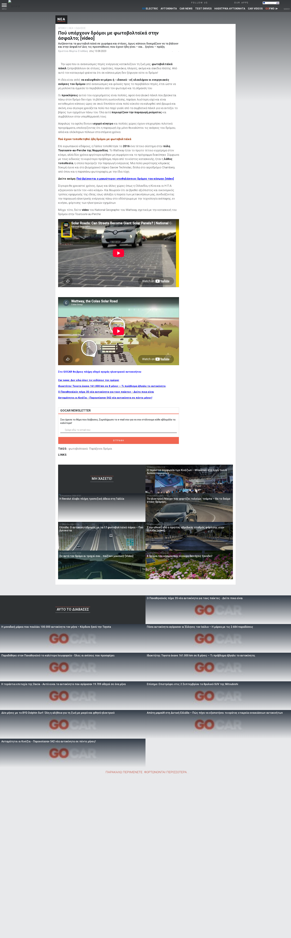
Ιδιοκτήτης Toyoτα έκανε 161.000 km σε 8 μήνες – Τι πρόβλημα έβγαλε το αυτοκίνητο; (112, 386)
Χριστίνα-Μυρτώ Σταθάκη (73, 51)
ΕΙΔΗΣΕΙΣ (81, 28)
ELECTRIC (150, 8)
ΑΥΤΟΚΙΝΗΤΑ (169, 8)
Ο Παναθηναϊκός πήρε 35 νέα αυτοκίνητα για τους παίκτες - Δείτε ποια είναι (106, 391)
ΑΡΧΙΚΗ (62, 28)
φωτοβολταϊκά (78, 448)
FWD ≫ (271, 8)
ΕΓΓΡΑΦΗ (118, 440)
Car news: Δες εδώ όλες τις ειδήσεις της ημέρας (88, 380)
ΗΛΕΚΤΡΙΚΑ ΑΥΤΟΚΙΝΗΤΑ (229, 8)
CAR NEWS (186, 8)
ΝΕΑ (61, 19)
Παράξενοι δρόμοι (100, 448)
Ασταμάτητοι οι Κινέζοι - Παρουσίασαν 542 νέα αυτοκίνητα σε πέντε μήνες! (105, 397)
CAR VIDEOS (255, 8)
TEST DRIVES (203, 8)
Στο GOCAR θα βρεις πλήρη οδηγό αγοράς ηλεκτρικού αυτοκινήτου (99, 371)
